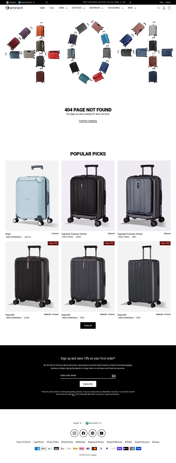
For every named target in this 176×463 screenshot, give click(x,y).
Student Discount (142, 442)
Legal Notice (38, 442)
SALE (52, 8)
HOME (42, 8)
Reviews (156, 442)
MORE (130, 8)
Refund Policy (67, 442)
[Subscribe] (113, 376)
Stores (168, 2)
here (73, 394)
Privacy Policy (53, 442)
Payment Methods (114, 442)
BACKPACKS (95, 8)
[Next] (129, 2)
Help (161, 2)
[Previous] (46, 2)
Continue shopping (88, 120)
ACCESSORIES (114, 8)
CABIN (61, 8)
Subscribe (88, 384)
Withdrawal (80, 442)
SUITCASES (77, 8)
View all (88, 325)
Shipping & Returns (96, 442)
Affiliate (128, 442)
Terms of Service (23, 442)
